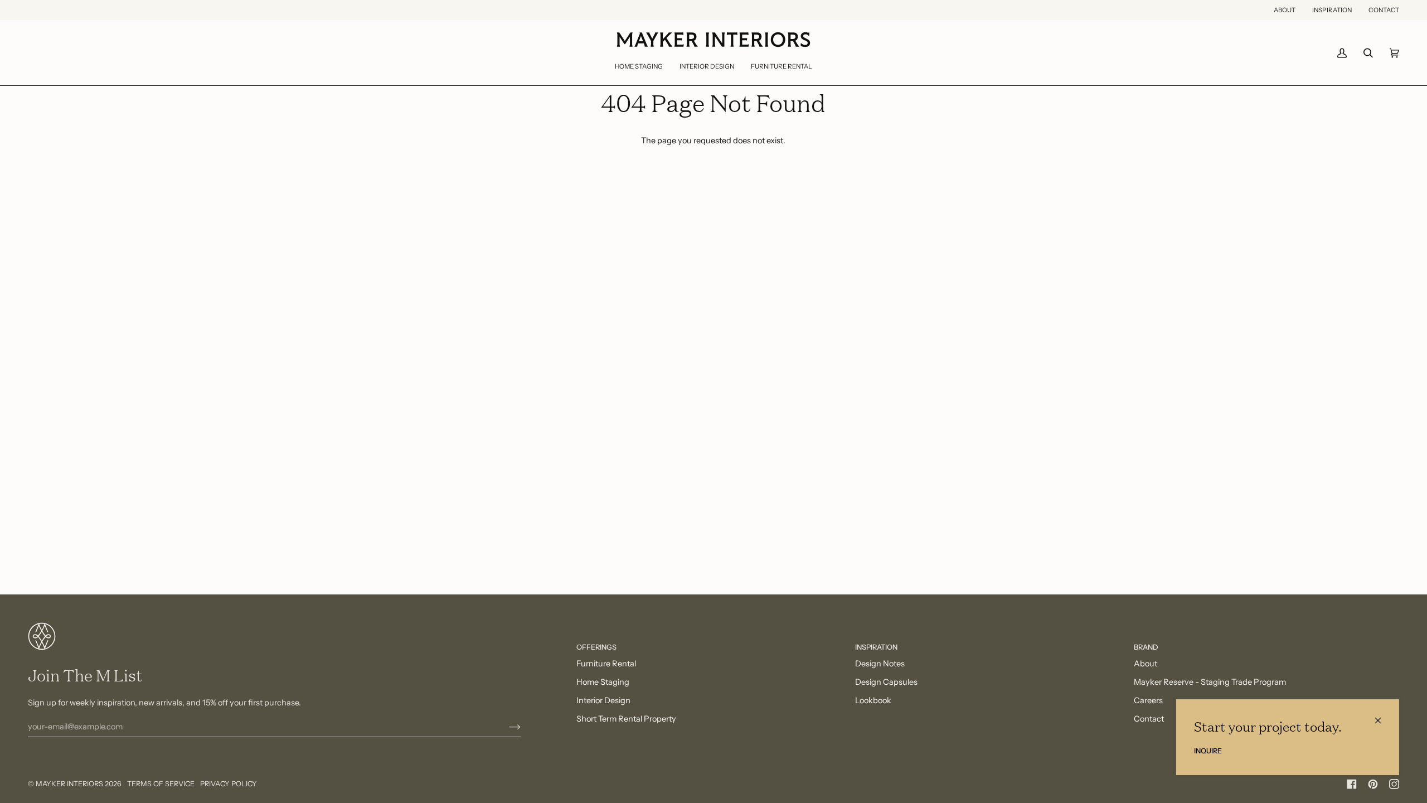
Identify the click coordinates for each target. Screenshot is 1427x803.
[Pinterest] (1373, 784)
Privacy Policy (228, 784)
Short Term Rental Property (626, 719)
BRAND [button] (1146, 647)
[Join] (506, 727)
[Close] (1382, 715)
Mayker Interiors (69, 784)
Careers (1148, 700)
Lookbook (873, 700)
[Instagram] (1394, 784)
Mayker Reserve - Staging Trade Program (1210, 682)
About (1145, 664)
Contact (1149, 719)
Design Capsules (886, 682)
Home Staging (602, 682)
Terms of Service (161, 784)
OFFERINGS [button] (596, 647)
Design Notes (880, 664)
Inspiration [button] (876, 647)
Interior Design (603, 700)
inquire (1208, 751)
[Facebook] (1352, 784)
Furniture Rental (606, 664)
